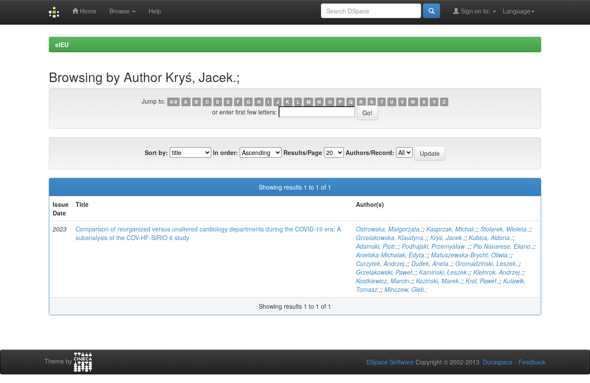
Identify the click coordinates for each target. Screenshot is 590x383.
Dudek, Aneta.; (431, 263)
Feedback (532, 362)
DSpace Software (390, 362)
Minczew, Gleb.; (406, 289)
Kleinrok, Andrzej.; (498, 272)
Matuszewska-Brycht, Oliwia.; (471, 254)
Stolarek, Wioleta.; (505, 229)
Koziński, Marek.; (439, 280)
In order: (225, 152)
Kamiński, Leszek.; (444, 272)
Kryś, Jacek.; (447, 237)
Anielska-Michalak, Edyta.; (392, 254)
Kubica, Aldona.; (491, 237)
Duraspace (498, 362)
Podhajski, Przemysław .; (436, 246)
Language (516, 10)
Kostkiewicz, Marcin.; (384, 280)
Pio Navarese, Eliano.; (503, 246)
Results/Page (302, 152)
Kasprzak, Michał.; (451, 229)
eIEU (62, 44)
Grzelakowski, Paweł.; (386, 272)
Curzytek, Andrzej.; (382, 263)
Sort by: (156, 152)
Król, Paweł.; (483, 280)
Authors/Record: (370, 152)
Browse (120, 10)
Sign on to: (475, 10)
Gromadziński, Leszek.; (487, 263)
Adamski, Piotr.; (377, 246)
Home (87, 10)
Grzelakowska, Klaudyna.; (391, 237)
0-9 (173, 101)
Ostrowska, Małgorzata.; (389, 229)
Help (155, 10)
